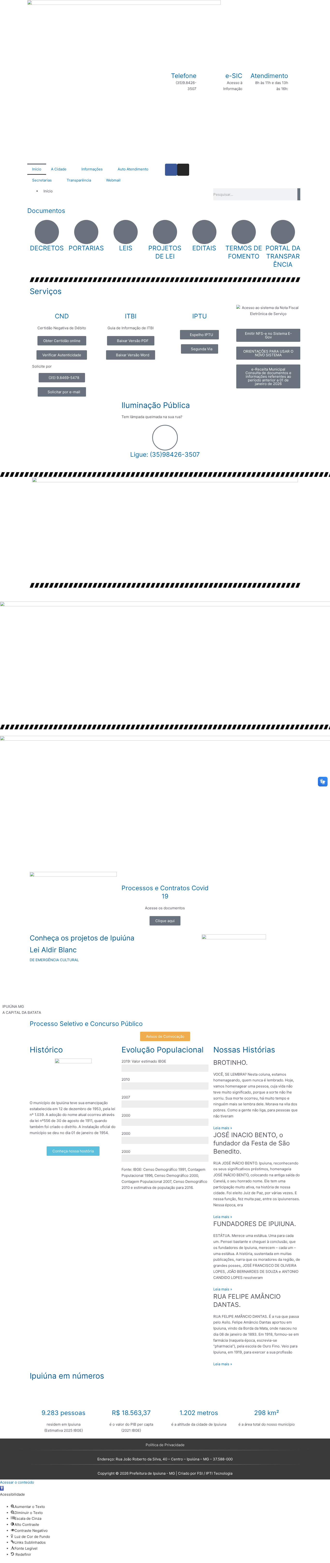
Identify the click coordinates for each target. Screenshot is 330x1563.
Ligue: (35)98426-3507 (165, 454)
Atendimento (269, 75)
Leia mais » (222, 1128)
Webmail (113, 180)
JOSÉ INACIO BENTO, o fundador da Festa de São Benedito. (251, 1143)
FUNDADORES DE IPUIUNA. (254, 1223)
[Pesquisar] (298, 194)
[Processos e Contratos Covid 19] (165, 878)
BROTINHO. (230, 1062)
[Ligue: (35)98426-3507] (165, 437)
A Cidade (58, 169)
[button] (2, 1488)
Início (36, 169)
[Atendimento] (294, 78)
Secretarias (42, 180)
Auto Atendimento (133, 169)
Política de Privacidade (165, 1445)
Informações (92, 169)
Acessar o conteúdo (17, 1482)
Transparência (79, 180)
